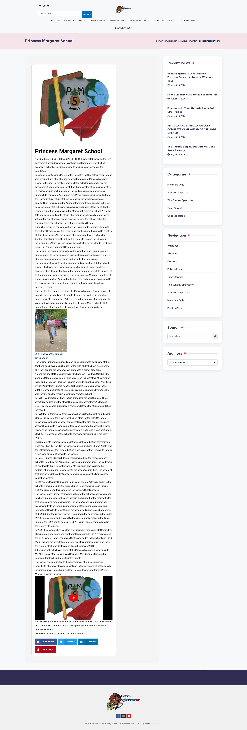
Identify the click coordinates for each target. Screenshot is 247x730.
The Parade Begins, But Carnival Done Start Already (191, 148)
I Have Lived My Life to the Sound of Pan (192, 94)
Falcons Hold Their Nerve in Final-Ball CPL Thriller (190, 110)
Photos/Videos (123, 28)
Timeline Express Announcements (180, 41)
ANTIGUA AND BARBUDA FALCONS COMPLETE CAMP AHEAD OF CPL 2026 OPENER (191, 129)
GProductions (157, 723)
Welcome (55, 20)
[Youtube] (48, 6)
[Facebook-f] (40, 6)
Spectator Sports (167, 20)
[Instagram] (44, 6)
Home (159, 41)
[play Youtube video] (73, 598)
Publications (98, 20)
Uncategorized (176, 215)
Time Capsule (117, 20)
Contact (82, 20)
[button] (46, 642)
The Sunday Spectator (140, 20)
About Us (69, 20)
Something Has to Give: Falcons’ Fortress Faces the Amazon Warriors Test (190, 77)
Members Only (189, 20)
